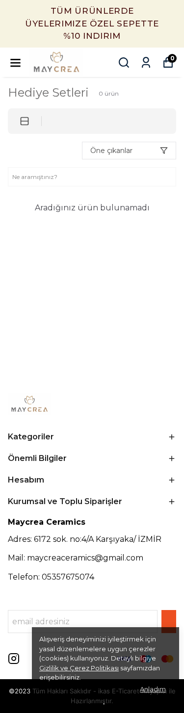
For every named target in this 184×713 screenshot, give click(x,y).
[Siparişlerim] (146, 62)
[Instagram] (14, 658)
